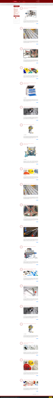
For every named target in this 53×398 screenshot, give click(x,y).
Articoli (24, 1)
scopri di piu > (31, 42)
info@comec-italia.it (37, 1)
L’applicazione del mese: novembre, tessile (29, 106)
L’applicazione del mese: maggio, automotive (29, 48)
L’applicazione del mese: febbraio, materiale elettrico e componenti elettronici (29, 269)
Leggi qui (19, 397)
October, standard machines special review (29, 323)
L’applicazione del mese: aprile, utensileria (29, 67)
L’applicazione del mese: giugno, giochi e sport (30, 27)
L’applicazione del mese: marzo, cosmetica (29, 246)
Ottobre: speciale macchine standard (28, 124)
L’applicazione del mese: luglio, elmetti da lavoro (30, 168)
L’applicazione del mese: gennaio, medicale (29, 285)
